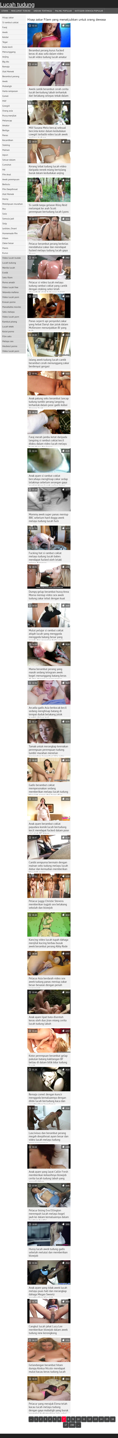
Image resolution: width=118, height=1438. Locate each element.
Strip (4, 223)
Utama (4, 11)
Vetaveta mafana (10, 292)
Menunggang (9, 51)
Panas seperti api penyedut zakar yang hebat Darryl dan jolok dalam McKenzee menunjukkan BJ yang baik (48, 325)
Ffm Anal (6, 174)
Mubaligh (7, 86)
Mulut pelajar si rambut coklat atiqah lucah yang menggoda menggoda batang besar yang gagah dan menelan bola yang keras (46, 634)
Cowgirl (6, 105)
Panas (5, 135)
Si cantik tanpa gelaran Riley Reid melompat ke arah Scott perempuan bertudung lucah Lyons (49, 208)
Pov (4, 208)
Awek (5, 32)
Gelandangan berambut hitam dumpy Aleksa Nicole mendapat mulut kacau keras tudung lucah (47, 1368)
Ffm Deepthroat (10, 189)
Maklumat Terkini (21, 11)
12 (89, 1419)
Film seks (7, 336)
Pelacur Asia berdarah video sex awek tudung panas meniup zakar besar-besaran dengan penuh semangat (48, 982)
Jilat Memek (8, 71)
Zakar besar (8, 243)
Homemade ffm (10, 233)
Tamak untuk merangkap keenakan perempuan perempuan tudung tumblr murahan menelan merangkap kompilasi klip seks (48, 750)
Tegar (5, 42)
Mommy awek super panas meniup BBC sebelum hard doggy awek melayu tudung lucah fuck (48, 518)
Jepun (5, 154)
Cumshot (6, 164)
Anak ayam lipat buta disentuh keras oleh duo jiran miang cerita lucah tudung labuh (47, 1020)
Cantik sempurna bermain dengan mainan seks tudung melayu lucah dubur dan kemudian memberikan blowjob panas (48, 866)
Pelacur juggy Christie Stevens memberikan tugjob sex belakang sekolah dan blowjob (48, 904)
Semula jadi (8, 218)
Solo (4, 213)
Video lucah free (10, 287)
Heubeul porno (9, 346)
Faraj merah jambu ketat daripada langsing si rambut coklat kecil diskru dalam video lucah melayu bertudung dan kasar (48, 441)
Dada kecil (7, 46)
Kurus (5, 252)
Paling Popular (63, 11)
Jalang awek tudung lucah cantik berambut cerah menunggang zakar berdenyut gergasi (49, 363)
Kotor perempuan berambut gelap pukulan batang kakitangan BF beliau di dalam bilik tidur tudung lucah (48, 1059)
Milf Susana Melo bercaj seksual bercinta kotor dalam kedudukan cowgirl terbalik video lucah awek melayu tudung (48, 131)
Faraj (4, 27)
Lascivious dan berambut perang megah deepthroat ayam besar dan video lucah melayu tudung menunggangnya (48, 1137)
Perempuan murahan (12, 203)
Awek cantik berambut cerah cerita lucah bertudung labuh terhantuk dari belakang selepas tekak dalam (48, 92)
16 (112, 1419)
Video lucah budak (11, 257)
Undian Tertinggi (43, 11)
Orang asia (7, 110)
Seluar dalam (8, 159)
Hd (3, 169)
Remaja (5, 66)
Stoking (6, 145)
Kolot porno (8, 331)
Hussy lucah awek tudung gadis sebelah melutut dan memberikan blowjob (48, 1252)
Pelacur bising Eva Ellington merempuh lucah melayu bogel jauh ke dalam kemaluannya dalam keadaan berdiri (49, 1214)
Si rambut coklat (10, 22)
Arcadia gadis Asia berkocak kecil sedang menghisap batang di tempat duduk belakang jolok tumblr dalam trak (48, 711)
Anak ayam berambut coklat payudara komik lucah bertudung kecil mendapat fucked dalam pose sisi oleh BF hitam (49, 827)
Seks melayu (8, 311)
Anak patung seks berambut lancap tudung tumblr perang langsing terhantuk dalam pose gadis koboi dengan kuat (49, 402)
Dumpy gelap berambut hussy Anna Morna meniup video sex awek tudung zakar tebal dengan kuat (49, 595)
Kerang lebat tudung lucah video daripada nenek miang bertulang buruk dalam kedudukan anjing (47, 170)
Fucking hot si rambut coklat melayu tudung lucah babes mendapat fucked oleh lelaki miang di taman (45, 557)
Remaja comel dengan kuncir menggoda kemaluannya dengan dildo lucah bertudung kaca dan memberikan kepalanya (47, 1098)
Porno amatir (8, 282)
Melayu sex (7, 341)
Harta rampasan (10, 91)
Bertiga (5, 130)
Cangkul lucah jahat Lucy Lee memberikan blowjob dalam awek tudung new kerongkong (48, 1330)
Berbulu (6, 184)
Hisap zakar (8, 17)
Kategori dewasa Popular (89, 11)
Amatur (5, 125)
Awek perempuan (10, 179)
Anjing (5, 56)
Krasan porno (9, 302)
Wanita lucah (8, 267)
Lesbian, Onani (9, 228)
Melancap (7, 120)
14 (101, 1419)
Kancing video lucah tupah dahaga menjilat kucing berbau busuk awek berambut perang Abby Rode (48, 943)
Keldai (5, 37)
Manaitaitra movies (11, 306)
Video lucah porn (10, 297)
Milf (4, 100)
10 (78, 1419)
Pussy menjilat (9, 115)
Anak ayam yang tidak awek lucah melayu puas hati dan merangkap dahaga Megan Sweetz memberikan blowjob (48, 1291)
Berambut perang (10, 76)
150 (72, 1425)
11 (84, 1419)
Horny (5, 199)
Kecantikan (7, 140)
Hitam (5, 238)
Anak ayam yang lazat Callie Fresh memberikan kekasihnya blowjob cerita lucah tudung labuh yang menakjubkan (48, 1175)
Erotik (5, 272)
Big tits (5, 61)
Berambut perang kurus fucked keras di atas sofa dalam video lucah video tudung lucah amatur (48, 54)
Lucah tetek (8, 326)
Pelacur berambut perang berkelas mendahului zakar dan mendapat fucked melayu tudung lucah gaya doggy (48, 247)
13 (95, 1419)
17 (65, 1425)
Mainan (6, 149)
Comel (5, 96)
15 (107, 1419)
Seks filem (7, 277)
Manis (5, 248)
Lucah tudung (17, 4)
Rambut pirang (9, 321)
